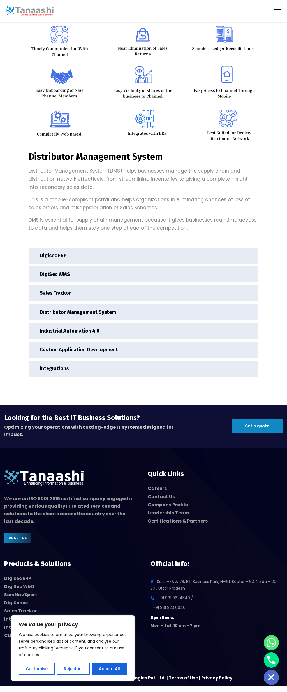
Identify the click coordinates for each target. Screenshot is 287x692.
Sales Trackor (55, 293)
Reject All (73, 669)
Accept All (109, 669)
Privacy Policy (216, 678)
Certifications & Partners (178, 521)
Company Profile (168, 504)
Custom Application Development (79, 350)
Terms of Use (183, 678)
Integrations (54, 368)
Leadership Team (168, 513)
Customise (37, 669)
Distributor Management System (78, 312)
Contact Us (161, 496)
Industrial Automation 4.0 (69, 331)
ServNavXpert (20, 594)
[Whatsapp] (271, 642)
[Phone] (271, 660)
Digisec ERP (53, 255)
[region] (73, 648)
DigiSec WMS (55, 274)
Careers (157, 488)
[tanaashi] (29, 11)
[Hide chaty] (271, 677)
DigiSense (16, 603)
